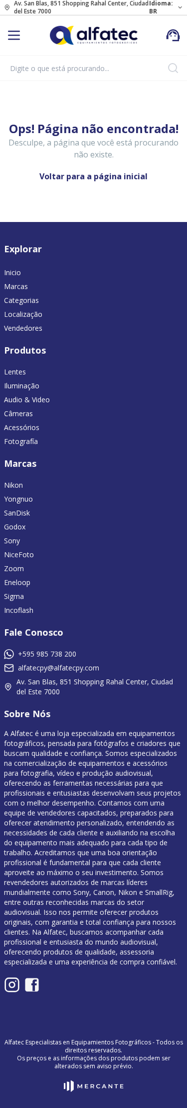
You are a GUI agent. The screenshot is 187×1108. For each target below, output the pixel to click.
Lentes (15, 371)
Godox (14, 526)
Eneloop (17, 582)
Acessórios (21, 427)
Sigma (14, 596)
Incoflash (18, 610)
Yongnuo (18, 499)
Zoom (14, 568)
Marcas (16, 286)
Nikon (13, 485)
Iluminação (21, 385)
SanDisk (17, 512)
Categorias (21, 300)
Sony (12, 540)
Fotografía (21, 441)
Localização (23, 314)
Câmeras (18, 413)
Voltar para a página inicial (93, 176)
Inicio (12, 272)
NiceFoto (19, 554)
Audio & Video (27, 399)
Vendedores (23, 328)
